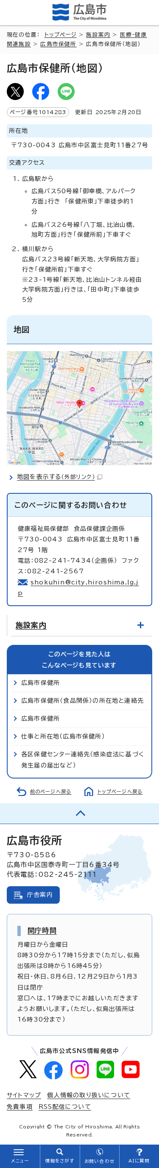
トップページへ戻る (120, 791)
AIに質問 (139, 1161)
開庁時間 (42, 930)
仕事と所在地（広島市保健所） (63, 736)
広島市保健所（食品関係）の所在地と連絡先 (82, 701)
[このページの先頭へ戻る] (79, 813)
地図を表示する (56, 477)
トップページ (61, 34)
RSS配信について (65, 1107)
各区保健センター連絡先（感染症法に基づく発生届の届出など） (82, 759)
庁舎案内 (40, 895)
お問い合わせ (99, 1161)
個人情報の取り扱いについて (88, 1095)
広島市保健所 (58, 44)
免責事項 (20, 1107)
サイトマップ (24, 1095)
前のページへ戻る (51, 791)
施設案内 (98, 34)
